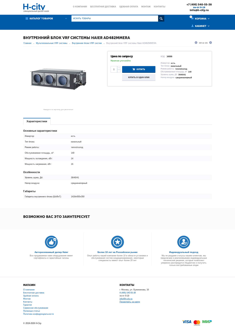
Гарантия (27, 305)
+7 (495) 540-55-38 (199, 4)
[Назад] (196, 43)
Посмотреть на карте (130, 302)
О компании (29, 289)
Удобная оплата (31, 296)
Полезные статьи (31, 311)
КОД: (163, 56)
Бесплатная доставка (33, 292)
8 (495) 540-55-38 (128, 292)
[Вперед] (210, 43)
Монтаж (27, 299)
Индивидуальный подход (183, 252)
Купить (141, 69)
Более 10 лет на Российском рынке (117, 252)
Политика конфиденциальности (38, 314)
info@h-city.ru (199, 10)
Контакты (27, 302)
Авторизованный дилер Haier (51, 252)
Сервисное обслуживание (35, 308)
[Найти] (161, 18)
